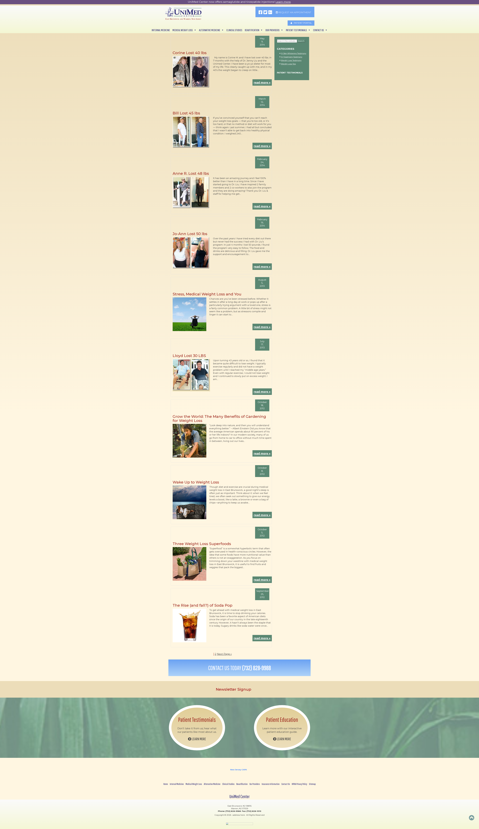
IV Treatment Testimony (291, 57)
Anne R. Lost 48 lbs (191, 173)
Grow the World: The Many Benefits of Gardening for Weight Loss (219, 418)
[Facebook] (260, 12)
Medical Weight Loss (182, 30)
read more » (262, 82)
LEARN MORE (198, 739)
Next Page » (224, 654)
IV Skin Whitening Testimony (293, 53)
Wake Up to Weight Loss (196, 482)
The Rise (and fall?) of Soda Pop (202, 605)
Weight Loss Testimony (291, 60)
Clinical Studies (234, 30)
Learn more (283, 1)
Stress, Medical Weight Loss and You (207, 294)
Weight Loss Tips (288, 64)
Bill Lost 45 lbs (186, 113)
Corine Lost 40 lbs (190, 52)
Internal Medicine (161, 30)
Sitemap (312, 784)
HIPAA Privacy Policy (299, 784)
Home (165, 784)
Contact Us (318, 30)
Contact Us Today (239, 667)
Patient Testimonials (296, 30)
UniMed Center (239, 796)
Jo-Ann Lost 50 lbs (190, 233)
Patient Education (282, 719)
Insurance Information (271, 784)
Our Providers (272, 30)
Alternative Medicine (209, 30)
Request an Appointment (294, 12)
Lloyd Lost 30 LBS (189, 355)
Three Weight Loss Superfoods (202, 543)
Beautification (252, 30)
